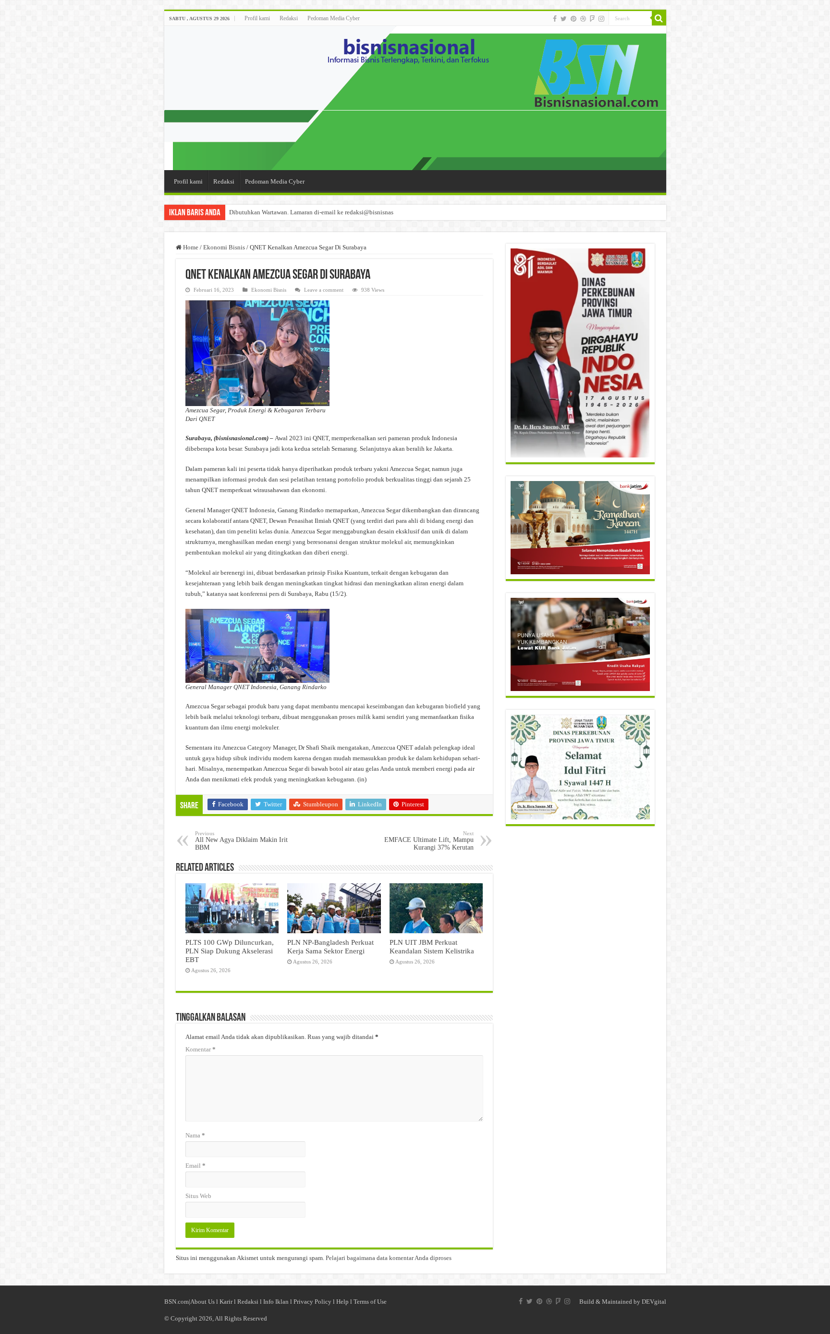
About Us (202, 1301)
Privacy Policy (312, 1301)
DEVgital (654, 1301)
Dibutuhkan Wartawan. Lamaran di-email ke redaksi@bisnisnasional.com (324, 212)
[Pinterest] (573, 19)
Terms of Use (370, 1301)
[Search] (659, 18)
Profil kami (257, 18)
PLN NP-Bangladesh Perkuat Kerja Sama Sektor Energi (330, 946)
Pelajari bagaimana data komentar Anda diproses (389, 1257)
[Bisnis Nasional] (415, 98)
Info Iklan (276, 1301)
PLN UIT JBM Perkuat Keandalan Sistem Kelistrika (432, 946)
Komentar (200, 1049)
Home (190, 247)
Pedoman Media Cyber (333, 18)
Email (195, 1165)
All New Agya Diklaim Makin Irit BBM (241, 840)
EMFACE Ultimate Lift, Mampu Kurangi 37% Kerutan (429, 840)
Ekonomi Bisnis (224, 247)
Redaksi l (250, 1301)
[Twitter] (564, 19)
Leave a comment (323, 290)
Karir (226, 1301)
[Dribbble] (583, 19)
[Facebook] (555, 19)
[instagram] (601, 19)
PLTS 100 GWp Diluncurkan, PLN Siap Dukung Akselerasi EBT (229, 950)
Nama (195, 1135)
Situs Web (198, 1195)
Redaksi (289, 18)
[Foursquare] (592, 19)
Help (342, 1301)
